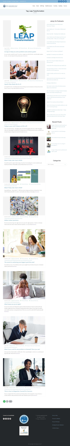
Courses (65, 5)
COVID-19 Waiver (55, 428)
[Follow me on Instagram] (59, 1)
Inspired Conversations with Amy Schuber (55, 102)
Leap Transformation (38, 122)
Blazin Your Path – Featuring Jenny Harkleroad (56, 33)
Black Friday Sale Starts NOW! (13, 160)
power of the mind (13, 185)
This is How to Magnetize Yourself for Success (18, 391)
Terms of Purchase (56, 421)
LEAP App (42, 5)
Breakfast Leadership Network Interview (55, 57)
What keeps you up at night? (12, 304)
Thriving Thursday (24, 48)
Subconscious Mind (28, 260)
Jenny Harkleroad (15, 48)
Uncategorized (24, 122)
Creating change (38, 80)
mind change (12, 302)
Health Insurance (48, 5)
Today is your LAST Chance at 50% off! (15, 126)
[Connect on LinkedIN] (66, 1)
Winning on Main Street (51, 82)
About (37, 5)
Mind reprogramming (14, 158)
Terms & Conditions (56, 418)
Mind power (12, 218)
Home (34, 5)
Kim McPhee (14, 345)
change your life (32, 48)
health (37, 184)
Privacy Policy (55, 415)
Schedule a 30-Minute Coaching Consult (10, 1)
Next (11, 401)
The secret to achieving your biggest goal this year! (19, 262)
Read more (25, 55)
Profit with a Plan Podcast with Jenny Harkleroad (56, 65)
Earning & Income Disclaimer (58, 424)
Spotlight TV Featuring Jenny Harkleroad (55, 54)
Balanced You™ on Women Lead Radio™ (55, 51)
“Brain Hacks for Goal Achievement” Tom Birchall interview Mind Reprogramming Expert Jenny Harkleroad (56, 97)
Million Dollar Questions (11, 220)
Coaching (55, 5)
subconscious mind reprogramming (24, 389)
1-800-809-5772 (23, 1)
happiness (37, 48)
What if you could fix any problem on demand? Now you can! (22, 349)
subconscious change (8, 124)
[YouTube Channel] (61, 1)
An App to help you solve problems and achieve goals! (20, 52)
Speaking (60, 5)
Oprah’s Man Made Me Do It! (12, 84)
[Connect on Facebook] (63, 1)
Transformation (13, 82)
